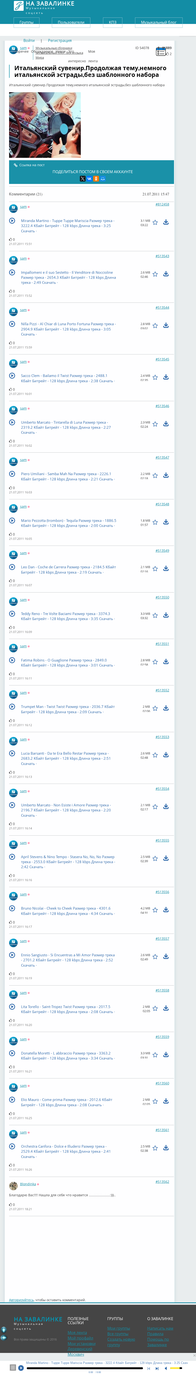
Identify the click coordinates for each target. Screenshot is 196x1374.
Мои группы (118, 1328)
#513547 (162, 457)
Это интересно (77, 50)
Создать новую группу (121, 1342)
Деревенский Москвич (80, 1351)
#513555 (162, 840)
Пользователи (71, 22)
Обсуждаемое (42, 50)
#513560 (162, 1083)
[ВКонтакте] (89, 179)
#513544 (162, 307)
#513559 (162, 1036)
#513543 (162, 256)
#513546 (162, 406)
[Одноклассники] (96, 179)
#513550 (162, 597)
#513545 (162, 359)
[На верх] (4, 1330)
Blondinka (28, 1184)
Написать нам (160, 1328)
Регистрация (60, 40)
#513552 (162, 690)
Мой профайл (80, 1338)
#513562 (162, 1181)
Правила (155, 1333)
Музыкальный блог (159, 22)
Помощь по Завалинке (158, 1342)
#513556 (162, 891)
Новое (61, 50)
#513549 (162, 550)
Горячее (22, 50)
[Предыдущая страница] (4, 1337)
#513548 (162, 504)
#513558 (162, 990)
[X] (83, 179)
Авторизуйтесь (21, 1300)
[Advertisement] (91, 1254)
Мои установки (82, 1343)
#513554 (162, 788)
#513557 (162, 938)
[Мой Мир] (103, 179)
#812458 (162, 204)
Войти (29, 40)
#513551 (162, 643)
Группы (26, 22)
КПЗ (112, 22)
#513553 (162, 737)
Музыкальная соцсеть (50, 6)
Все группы (117, 1333)
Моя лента (93, 50)
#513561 (162, 1130)
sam (23, 206)
